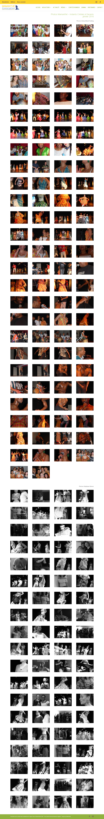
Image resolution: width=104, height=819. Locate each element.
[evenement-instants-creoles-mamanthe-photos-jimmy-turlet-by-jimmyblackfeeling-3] (63, 36)
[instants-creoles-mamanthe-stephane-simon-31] (63, 603)
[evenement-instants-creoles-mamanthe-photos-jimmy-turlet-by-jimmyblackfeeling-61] (85, 223)
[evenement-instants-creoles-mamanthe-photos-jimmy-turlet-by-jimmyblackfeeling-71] (63, 257)
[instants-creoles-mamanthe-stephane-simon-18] (85, 552)
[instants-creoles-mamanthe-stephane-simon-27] (63, 586)
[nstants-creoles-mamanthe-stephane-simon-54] (63, 688)
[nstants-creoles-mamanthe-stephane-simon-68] (19, 756)
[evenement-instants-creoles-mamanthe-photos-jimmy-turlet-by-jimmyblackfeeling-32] (41, 138)
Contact (99, 7)
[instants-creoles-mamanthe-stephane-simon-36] (85, 620)
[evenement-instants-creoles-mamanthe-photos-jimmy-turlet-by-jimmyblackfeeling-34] (85, 138)
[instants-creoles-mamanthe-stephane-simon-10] (41, 536)
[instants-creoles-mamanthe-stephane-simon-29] (19, 603)
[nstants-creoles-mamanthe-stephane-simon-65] (41, 739)
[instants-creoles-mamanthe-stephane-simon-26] (41, 586)
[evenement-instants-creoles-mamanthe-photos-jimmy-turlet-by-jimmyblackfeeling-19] (63, 87)
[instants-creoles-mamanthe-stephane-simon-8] (85, 519)
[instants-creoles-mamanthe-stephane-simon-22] (85, 569)
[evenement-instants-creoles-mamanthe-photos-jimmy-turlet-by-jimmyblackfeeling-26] (85, 104)
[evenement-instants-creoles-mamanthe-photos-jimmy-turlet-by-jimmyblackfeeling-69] (19, 257)
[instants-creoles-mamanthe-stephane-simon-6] (41, 519)
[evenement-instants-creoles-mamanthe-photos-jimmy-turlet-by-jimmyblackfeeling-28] (41, 121)
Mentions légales (57, 816)
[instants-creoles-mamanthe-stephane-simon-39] (41, 637)
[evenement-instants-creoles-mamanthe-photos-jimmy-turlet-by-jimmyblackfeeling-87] (19, 325)
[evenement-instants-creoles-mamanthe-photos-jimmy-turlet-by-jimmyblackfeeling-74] (19, 274)
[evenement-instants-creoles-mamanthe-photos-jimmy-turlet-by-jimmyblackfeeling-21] (19, 104)
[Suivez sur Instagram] (96, 2)
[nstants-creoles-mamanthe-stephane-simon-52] (41, 688)
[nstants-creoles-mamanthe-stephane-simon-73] (41, 773)
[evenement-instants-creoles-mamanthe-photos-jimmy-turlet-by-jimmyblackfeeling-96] (41, 359)
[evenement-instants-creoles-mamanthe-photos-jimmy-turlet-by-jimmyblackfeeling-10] (41, 70)
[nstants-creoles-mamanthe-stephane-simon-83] (63, 807)
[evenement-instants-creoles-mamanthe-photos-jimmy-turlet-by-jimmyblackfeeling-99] (19, 376)
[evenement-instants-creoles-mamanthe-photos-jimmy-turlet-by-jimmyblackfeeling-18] (41, 87)
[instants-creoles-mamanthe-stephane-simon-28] (85, 586)
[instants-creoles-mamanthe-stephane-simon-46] (85, 654)
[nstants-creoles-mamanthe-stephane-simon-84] (85, 807)
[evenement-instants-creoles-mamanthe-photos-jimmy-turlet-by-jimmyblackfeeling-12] (85, 70)
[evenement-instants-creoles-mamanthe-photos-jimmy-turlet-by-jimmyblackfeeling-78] (85, 274)
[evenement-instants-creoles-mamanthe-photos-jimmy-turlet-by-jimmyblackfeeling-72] (85, 257)
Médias (63, 7)
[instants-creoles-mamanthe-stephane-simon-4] (85, 501)
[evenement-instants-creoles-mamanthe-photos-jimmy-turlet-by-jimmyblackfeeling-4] (85, 36)
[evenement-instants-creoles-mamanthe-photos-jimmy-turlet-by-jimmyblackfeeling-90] (85, 325)
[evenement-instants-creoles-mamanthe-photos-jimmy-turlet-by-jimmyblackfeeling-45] (63, 172)
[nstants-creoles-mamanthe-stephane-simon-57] (41, 705)
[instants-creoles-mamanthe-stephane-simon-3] (63, 501)
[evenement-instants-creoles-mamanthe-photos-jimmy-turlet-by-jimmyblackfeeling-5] (19, 53)
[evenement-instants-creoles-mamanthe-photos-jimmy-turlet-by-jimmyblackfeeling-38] (63, 155)
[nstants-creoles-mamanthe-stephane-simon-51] (19, 688)
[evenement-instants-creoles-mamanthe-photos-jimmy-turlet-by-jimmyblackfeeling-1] (19, 36)
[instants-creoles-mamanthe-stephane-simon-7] (63, 519)
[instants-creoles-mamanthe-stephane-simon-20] (41, 569)
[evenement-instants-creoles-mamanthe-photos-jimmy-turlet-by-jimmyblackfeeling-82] (85, 291)
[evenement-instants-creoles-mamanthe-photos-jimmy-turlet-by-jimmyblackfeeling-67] (63, 240)
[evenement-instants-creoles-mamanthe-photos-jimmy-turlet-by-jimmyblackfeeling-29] (63, 121)
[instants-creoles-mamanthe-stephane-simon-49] (63, 671)
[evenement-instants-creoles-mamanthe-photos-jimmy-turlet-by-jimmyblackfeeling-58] (41, 223)
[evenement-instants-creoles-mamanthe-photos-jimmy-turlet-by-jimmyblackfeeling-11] (63, 70)
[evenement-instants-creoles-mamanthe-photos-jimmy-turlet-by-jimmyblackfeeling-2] (41, 36)
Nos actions (46, 7)
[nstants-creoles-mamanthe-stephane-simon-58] (63, 705)
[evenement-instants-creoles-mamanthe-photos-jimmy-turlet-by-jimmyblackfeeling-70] (41, 257)
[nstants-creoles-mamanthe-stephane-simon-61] (41, 722)
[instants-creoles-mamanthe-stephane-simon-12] (85, 536)
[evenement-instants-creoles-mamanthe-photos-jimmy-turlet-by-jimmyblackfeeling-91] (19, 342)
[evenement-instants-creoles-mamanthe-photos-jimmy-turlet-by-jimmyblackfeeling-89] (63, 325)
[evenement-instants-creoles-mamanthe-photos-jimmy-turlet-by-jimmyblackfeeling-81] (63, 291)
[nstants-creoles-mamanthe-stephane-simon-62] (63, 722)
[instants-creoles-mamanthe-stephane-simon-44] (41, 654)
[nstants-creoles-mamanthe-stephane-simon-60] (19, 722)
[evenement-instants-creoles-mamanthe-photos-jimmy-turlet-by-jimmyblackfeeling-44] (41, 172)
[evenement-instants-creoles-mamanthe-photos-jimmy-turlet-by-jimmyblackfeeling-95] (19, 359)
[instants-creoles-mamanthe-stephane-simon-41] (63, 637)
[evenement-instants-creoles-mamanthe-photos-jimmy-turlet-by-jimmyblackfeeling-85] (63, 308)
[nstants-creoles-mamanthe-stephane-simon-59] (85, 705)
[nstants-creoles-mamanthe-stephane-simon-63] (85, 722)
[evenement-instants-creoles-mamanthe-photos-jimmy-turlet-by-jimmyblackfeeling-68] (85, 240)
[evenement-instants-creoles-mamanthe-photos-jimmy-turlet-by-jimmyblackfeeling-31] (19, 138)
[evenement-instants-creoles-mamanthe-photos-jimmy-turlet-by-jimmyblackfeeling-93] (63, 342)
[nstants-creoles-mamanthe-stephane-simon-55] (85, 688)
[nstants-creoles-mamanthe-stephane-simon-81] (19, 807)
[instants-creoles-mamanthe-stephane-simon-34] (41, 620)
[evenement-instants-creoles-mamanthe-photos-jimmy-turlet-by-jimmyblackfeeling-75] (41, 274)
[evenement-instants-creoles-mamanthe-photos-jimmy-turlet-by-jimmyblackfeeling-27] (19, 121)
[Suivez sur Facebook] (100, 2)
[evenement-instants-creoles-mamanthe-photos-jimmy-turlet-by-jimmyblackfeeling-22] (41, 104)
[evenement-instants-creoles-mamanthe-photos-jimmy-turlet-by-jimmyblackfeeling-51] (19, 206)
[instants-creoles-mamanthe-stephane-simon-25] (19, 586)
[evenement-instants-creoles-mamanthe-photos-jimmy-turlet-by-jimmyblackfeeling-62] (19, 240)
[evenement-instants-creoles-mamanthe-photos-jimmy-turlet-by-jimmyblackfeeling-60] (63, 223)
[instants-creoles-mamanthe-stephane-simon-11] (63, 536)
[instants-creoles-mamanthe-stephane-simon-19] (19, 569)
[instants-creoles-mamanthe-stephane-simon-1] (19, 501)
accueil (38, 7)
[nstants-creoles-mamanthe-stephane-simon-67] (85, 739)
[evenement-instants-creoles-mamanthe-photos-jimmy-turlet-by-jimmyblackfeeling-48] (41, 189)
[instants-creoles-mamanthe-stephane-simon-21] (63, 569)
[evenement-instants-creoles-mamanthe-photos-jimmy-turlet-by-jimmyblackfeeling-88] (41, 325)
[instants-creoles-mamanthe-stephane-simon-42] (85, 637)
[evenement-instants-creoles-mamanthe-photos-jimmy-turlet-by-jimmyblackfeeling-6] (41, 53)
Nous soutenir (21, 2)
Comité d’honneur (74, 7)
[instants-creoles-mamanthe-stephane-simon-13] (19, 552)
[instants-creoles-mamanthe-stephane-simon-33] (19, 620)
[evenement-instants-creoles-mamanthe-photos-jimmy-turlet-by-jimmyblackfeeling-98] (85, 359)
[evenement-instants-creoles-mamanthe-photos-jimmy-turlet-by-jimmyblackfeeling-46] (85, 172)
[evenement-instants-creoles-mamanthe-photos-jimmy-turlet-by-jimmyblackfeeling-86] (85, 308)
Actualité (56, 7)
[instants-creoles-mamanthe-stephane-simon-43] (19, 654)
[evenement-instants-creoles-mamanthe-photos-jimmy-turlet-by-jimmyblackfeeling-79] (19, 291)
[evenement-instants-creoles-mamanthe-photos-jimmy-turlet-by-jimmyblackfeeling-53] (63, 206)
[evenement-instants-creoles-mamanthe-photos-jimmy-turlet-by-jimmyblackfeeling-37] (41, 155)
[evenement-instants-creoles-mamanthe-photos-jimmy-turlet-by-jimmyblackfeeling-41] (19, 172)
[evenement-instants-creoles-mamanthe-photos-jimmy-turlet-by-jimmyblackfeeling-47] (19, 189)
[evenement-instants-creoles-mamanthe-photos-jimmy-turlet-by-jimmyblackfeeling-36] (19, 155)
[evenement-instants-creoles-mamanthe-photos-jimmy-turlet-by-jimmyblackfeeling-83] (19, 308)
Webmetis (68, 816)
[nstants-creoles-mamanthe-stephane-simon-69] (41, 756)
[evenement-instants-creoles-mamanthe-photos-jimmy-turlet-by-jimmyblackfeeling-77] (63, 274)
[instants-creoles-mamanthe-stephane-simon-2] (41, 501)
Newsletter (5, 2)
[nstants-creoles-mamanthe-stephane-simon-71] (85, 756)
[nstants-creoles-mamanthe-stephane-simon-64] (19, 739)
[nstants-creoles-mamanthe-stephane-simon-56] (19, 705)
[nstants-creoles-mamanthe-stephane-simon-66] (63, 739)
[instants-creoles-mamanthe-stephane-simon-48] (41, 671)
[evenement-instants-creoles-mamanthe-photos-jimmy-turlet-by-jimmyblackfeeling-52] (41, 206)
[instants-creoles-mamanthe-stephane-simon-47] (19, 671)
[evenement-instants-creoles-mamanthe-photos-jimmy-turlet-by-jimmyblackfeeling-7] (63, 53)
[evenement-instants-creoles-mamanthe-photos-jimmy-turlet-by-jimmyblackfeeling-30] (85, 121)
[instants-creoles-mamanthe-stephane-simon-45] (63, 654)
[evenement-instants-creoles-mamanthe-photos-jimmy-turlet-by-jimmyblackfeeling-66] (41, 240)
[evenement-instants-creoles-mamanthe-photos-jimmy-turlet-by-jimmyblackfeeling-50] (85, 189)
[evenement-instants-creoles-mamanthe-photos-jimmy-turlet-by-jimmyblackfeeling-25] (63, 104)
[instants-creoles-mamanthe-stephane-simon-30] (41, 603)
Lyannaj (83, 7)
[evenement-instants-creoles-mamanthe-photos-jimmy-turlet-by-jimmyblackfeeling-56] (19, 223)
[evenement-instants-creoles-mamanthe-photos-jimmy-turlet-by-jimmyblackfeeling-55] (85, 206)
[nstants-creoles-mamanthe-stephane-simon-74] (63, 773)
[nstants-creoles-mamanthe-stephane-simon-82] (41, 807)
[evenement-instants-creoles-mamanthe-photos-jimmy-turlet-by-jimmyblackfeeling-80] (41, 291)
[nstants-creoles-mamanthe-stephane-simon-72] (19, 773)
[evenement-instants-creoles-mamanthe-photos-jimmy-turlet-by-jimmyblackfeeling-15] (19, 87)
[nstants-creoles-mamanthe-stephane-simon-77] (41, 790)
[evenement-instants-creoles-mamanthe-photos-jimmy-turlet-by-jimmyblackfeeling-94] (85, 342)
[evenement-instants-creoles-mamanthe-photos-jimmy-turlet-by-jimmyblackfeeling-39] (85, 155)
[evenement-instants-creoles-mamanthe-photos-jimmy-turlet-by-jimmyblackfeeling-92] (41, 342)
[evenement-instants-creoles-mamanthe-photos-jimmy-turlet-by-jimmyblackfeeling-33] (63, 138)
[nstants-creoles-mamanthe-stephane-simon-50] (85, 671)
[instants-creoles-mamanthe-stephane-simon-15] (41, 552)
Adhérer (13, 2)
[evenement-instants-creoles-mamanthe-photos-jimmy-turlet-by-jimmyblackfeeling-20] (85, 87)
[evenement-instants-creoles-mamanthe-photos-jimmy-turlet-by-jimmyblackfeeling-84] (41, 308)
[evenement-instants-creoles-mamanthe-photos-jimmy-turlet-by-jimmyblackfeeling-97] (63, 359)
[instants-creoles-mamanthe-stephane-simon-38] (19, 637)
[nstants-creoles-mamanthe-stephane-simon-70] (63, 756)
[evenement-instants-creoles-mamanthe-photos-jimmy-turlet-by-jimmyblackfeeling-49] (63, 189)
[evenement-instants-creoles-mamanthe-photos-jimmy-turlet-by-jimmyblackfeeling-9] (19, 70)
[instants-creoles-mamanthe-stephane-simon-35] (63, 620)
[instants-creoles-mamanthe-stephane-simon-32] (85, 603)
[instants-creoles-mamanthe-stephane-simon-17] (63, 552)
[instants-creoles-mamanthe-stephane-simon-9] (19, 536)
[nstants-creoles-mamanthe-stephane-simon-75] (85, 773)
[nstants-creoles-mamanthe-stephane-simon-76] (19, 790)
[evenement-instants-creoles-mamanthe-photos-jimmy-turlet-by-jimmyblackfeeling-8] (85, 53)
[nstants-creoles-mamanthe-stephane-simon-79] (63, 790)
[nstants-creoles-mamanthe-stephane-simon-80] (85, 790)
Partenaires (91, 7)
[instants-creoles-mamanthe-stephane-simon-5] (19, 519)
